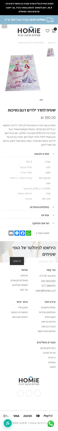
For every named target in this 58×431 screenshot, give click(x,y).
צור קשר (24, 289)
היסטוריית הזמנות (19, 312)
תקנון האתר (50, 317)
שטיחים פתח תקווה (47, 331)
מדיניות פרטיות (48, 321)
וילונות (53, 367)
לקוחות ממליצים (20, 285)
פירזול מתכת (49, 352)
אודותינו (24, 275)
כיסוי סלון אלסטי (48, 348)
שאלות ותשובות (48, 307)
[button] (7, 423)
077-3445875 (49, 285)
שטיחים (52, 362)
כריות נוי (52, 357)
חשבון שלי (23, 307)
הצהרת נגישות (49, 326)
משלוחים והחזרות (47, 312)
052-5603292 (48, 281)
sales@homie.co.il (45, 290)
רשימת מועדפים (20, 317)
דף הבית (52, 42)
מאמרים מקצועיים (19, 280)
